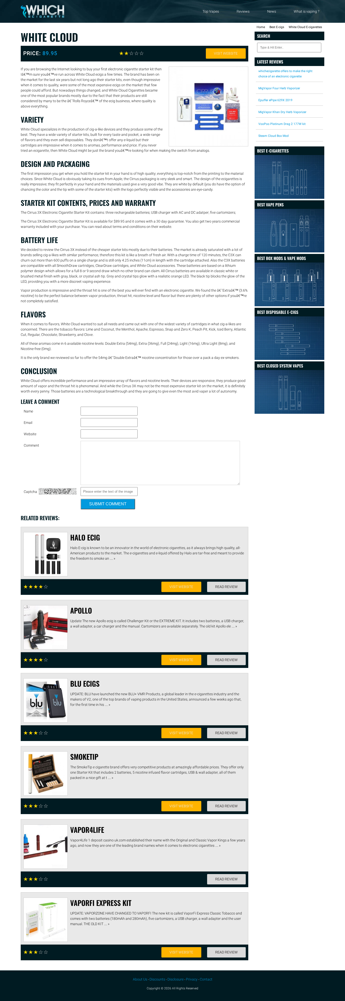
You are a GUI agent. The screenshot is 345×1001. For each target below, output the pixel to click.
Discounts (157, 979)
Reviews (243, 11)
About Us (140, 979)
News (271, 11)
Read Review (226, 587)
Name (28, 411)
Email (28, 423)
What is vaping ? (306, 11)
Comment (31, 445)
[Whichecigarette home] (42, 16)
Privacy (192, 979)
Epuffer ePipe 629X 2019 (275, 100)
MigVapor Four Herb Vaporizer (279, 88)
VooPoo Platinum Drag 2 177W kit (282, 124)
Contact (206, 979)
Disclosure (175, 979)
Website (30, 434)
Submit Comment (108, 504)
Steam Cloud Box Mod (273, 136)
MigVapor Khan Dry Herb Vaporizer (282, 112)
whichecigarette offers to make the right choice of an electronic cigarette (285, 73)
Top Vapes (211, 11)
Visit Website (226, 53)
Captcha (30, 492)
